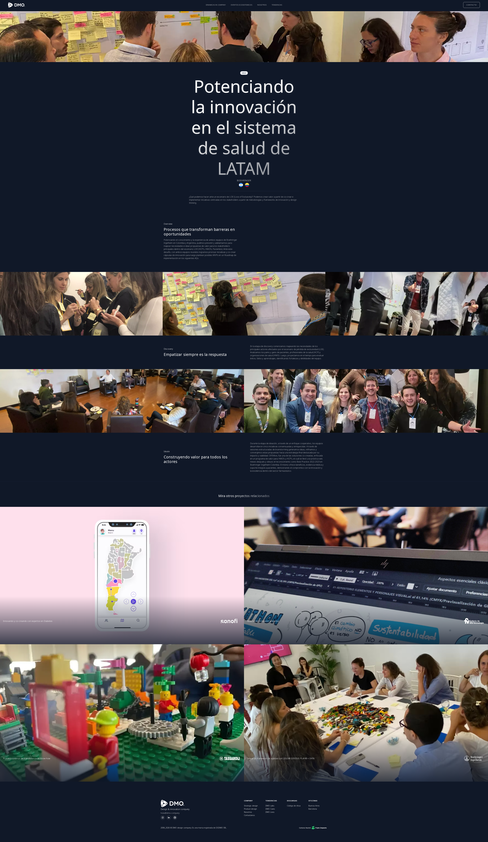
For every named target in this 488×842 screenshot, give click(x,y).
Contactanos (249, 815)
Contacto (471, 5)
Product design (250, 809)
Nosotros (262, 5)
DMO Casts (270, 809)
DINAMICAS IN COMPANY (216, 5)
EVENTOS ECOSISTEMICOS (241, 5)
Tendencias (277, 5)
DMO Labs (269, 806)
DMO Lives (269, 812)
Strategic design (251, 806)
